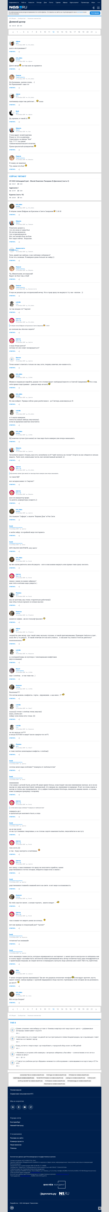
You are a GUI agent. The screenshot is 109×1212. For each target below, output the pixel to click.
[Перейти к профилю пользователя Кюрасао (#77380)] (11, 613)
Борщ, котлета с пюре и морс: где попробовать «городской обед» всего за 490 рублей (48, 1046)
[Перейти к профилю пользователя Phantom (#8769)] (11, 594)
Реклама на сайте (16, 1138)
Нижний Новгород (17, 1125)
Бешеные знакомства (34, 18)
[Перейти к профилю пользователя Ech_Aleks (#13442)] (11, 59)
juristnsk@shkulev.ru (62, 1174)
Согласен (95, 13)
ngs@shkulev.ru (35, 1172)
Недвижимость (14, 2)
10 (45, 32)
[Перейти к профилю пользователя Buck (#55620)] (11, 112)
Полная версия (15, 1090)
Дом (45, 2)
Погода (39, 2)
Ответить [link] (12, 51)
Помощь (13, 1148)
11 (49, 32)
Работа (23, 2)
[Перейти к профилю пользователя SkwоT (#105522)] (11, 670)
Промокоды (85, 2)
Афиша (65, 2)
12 (53, 32)
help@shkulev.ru (26, 1176)
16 (70, 32)
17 (75, 32)
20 (87, 32)
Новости (31, 2)
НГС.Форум (12, 18)
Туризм (58, 2)
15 (66, 32)
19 (83, 32)
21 (92, 32)
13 (58, 32)
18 (79, 32)
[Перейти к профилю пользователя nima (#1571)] (11, 972)
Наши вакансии (15, 1145)
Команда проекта (17, 1141)
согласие (80, 12)
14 (62, 32)
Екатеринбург (15, 1122)
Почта (51, 2)
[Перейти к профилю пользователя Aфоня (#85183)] (11, 43)
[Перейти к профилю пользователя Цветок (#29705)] (11, 320)
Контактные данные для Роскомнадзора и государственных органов (33, 1157)
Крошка (11, 250)
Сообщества (21, 18)
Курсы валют (74, 2)
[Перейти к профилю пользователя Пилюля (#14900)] (11, 77)
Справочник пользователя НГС (21, 1094)
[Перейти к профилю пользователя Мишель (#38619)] (11, 129)
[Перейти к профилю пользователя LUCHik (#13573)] (11, 303)
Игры (93, 2)
